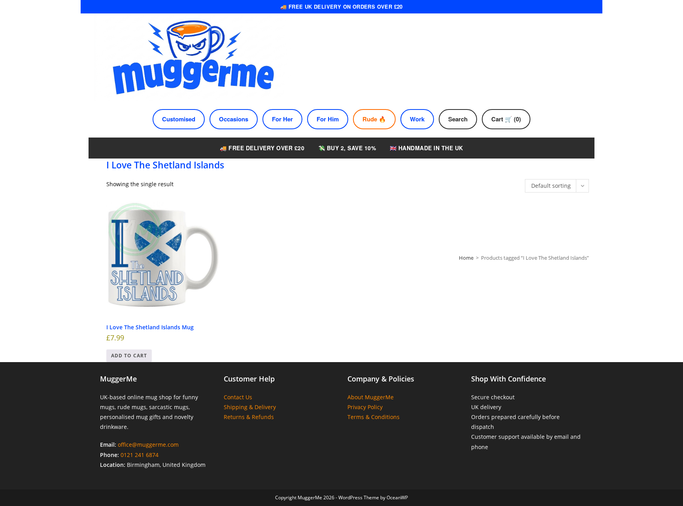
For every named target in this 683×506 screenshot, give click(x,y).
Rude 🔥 (374, 119)
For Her (282, 119)
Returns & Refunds (249, 417)
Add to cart (129, 355)
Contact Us (238, 397)
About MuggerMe (370, 397)
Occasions (233, 119)
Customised (178, 119)
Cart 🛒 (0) (506, 119)
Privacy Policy (365, 407)
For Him (328, 119)
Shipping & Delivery (250, 407)
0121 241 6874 (139, 455)
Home (466, 257)
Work (417, 119)
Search (458, 119)
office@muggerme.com (148, 444)
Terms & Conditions (373, 417)
